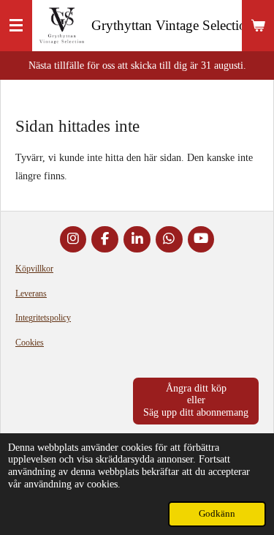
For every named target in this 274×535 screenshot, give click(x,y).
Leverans (31, 293)
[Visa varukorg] (258, 25)
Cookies (29, 342)
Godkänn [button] (217, 514)
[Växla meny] (16, 25)
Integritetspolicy (43, 318)
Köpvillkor (34, 268)
